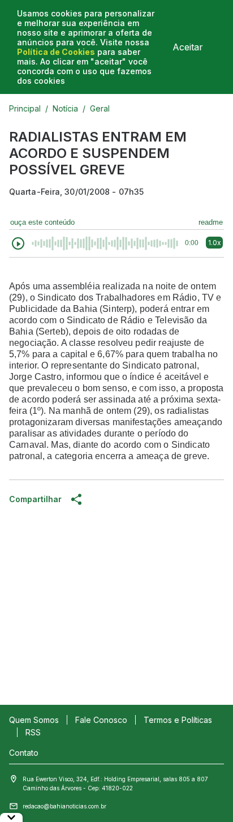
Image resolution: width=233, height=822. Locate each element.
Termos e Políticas (178, 720)
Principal (25, 108)
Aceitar (187, 47)
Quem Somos (34, 720)
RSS (33, 732)
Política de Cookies (56, 52)
